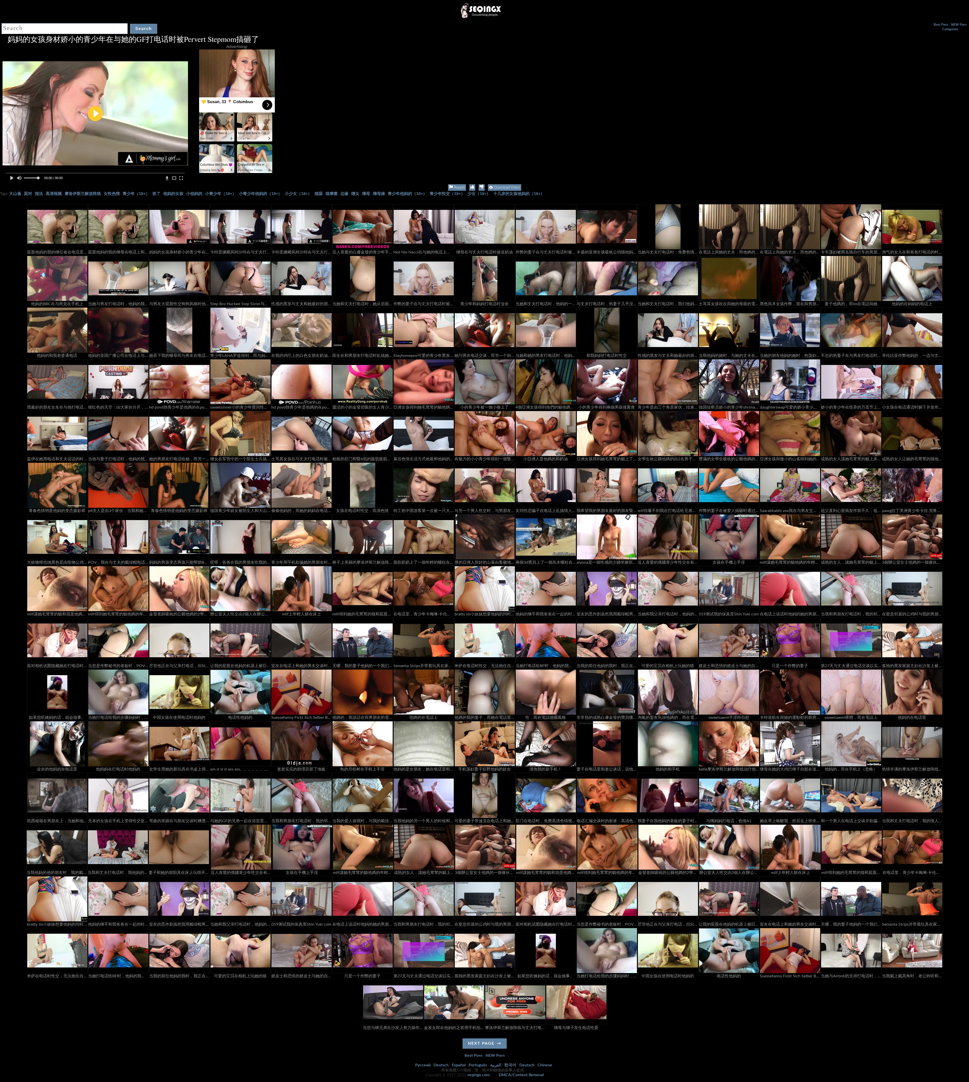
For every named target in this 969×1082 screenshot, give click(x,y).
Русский (422, 1065)
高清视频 (54, 194)
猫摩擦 (332, 194)
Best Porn (941, 24)
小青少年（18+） (220, 194)
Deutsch (441, 1065)
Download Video (506, 187)
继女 (355, 194)
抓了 (156, 194)
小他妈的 (194, 194)
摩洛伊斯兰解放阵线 (83, 194)
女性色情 (112, 194)
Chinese (544, 1065)
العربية (495, 1065)
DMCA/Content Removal (521, 1075)
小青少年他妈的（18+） (260, 194)
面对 (28, 194)
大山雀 (15, 194)
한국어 (510, 1065)
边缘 (344, 194)
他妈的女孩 (173, 194)
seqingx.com (478, 1075)
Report (459, 187)
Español (459, 1065)
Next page (481, 1043)
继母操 (379, 194)
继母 (366, 194)
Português (478, 1065)
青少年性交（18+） (447, 194)
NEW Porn (958, 24)
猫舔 (319, 194)
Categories (950, 29)
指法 (39, 194)
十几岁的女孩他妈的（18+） (519, 194)
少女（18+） (479, 194)
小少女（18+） (298, 194)
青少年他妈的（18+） (407, 194)
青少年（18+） (136, 194)
